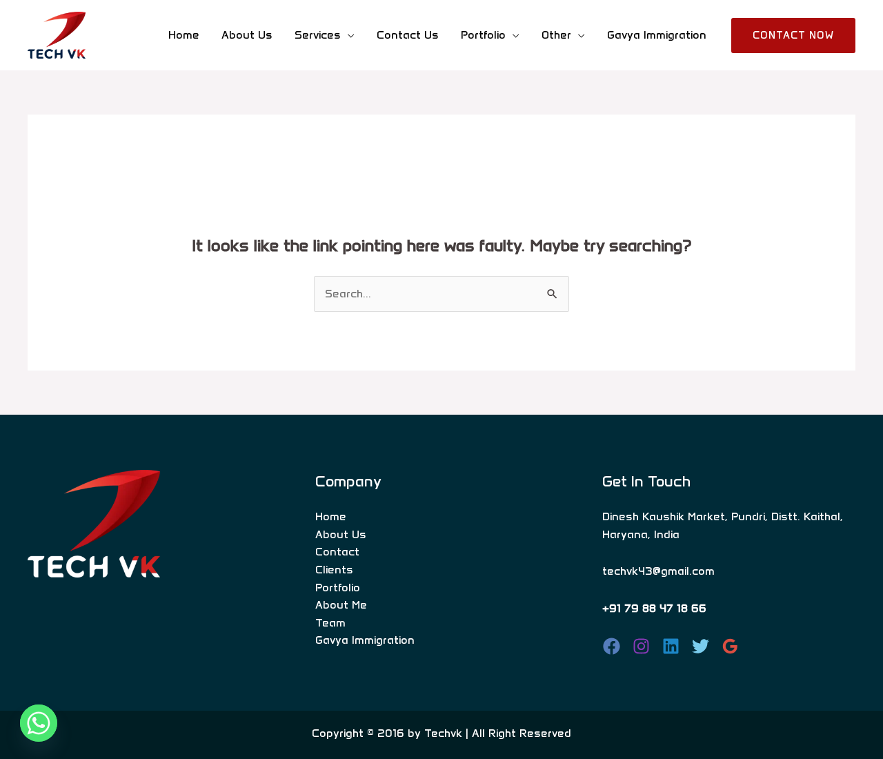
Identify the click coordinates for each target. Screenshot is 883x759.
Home (183, 34)
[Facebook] (611, 646)
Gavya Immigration (656, 34)
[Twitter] (700, 646)
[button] (793, 35)
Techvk (443, 733)
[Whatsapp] (38, 723)
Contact (337, 551)
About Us (246, 34)
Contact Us (408, 34)
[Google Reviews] (730, 646)
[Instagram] (641, 646)
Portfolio (337, 587)
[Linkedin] (671, 646)
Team (330, 622)
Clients (334, 569)
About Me (341, 604)
